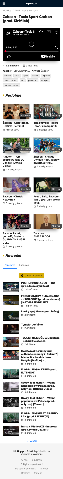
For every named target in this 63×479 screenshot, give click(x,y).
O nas (24, 459)
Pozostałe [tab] (24, 265)
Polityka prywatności (31, 464)
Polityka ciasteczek (25, 468)
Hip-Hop (7, 10)
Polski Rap (20, 10)
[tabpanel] (31, 353)
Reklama (25, 473)
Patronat (43, 468)
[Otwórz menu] (4, 3)
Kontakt (38, 473)
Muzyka (33, 10)
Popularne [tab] (10, 265)
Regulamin (36, 459)
